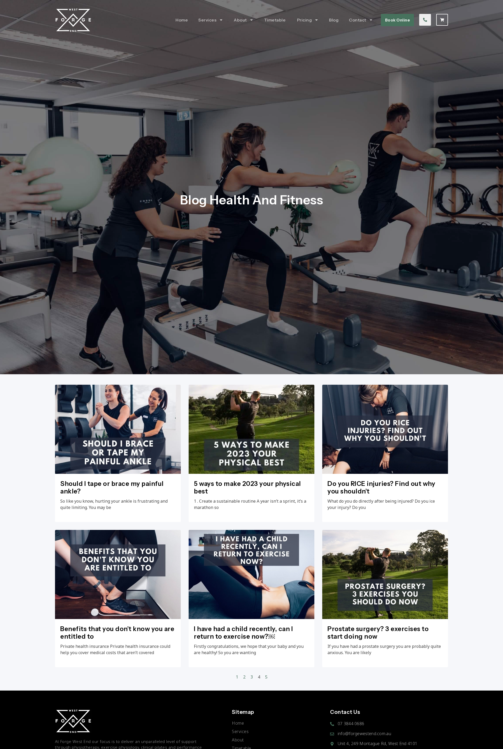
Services (207, 20)
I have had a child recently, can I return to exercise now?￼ (243, 632)
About (240, 20)
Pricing (304, 20)
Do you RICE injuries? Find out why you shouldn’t (381, 487)
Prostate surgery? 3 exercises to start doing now (378, 632)
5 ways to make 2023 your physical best (247, 487)
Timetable (275, 20)
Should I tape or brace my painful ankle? (112, 487)
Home (182, 20)
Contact (357, 20)
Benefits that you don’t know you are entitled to (117, 632)
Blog (333, 20)
